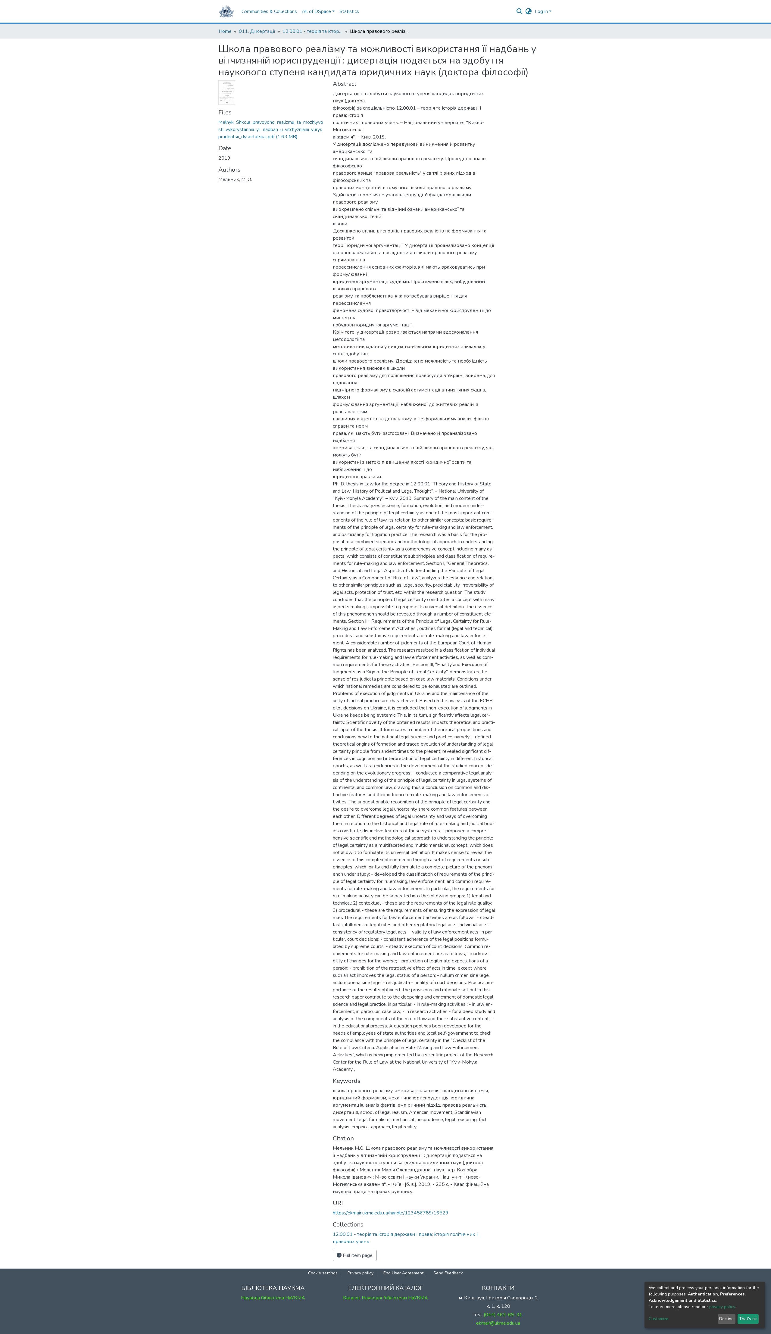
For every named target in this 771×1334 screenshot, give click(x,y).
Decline (726, 1319)
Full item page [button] (357, 1255)
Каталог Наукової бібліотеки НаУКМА (385, 1298)
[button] (529, 11)
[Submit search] (520, 11)
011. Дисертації (257, 31)
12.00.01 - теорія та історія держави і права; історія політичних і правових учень (312, 31)
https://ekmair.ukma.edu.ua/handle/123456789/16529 (390, 1213)
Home (225, 31)
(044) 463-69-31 (503, 1314)
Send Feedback (448, 1273)
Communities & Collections (269, 11)
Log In (541, 11)
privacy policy (722, 1307)
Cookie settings (323, 1273)
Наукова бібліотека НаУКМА (273, 1298)
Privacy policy (360, 1273)
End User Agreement (403, 1273)
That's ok (748, 1319)
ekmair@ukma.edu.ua (498, 1323)
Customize (658, 1319)
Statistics (349, 11)
